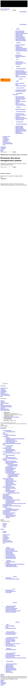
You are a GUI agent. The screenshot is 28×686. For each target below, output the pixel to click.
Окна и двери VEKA (5, 410)
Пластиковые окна (20, 113)
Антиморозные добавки (21, 89)
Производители (4, 388)
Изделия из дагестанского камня (13, 452)
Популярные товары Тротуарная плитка (12, 505)
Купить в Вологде (4, 393)
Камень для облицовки (21, 76)
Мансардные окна (5, 409)
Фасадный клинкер (20, 31)
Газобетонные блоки (20, 44)
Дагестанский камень (5, 395)
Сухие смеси (18, 64)
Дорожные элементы (20, 99)
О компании (3, 390)
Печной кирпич (19, 34)
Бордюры (18, 100)
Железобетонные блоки (21, 85)
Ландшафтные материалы (6, 406)
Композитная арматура (21, 109)
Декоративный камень (21, 73)
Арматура (3, 407)
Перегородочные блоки (21, 49)
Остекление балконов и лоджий (13, 499)
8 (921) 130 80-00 (15, 417)
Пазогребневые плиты (21, 62)
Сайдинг (21, 78)
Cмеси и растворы (5, 403)
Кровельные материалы (6, 405)
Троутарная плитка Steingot (9, 512)
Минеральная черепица (21, 129)
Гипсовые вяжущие (10, 449)
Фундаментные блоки (10, 457)
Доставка (3, 389)
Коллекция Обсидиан (13, 476)
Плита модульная (19, 103)
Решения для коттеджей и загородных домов (21, 119)
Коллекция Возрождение (13, 474)
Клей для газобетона (10, 442)
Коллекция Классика (13, 475)
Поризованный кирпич (21, 40)
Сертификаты (4, 391)
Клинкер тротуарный (20, 97)
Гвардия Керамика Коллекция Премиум (12, 443)
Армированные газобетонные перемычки (21, 48)
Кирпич (2, 400)
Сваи (17, 84)
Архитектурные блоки (21, 104)
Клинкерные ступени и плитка (13, 643)
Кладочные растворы (20, 91)
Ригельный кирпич (20, 32)
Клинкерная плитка (20, 70)
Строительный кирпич (11, 471)
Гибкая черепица (19, 126)
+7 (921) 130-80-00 (22, 11)
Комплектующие (19, 127)
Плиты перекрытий (20, 83)
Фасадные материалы (8, 514)
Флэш (9, 477)
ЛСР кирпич (6, 495)
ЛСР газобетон (6, 494)
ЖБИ (2, 404)
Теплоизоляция (6, 511)
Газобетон (3, 401)
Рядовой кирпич (19, 35)
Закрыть (2, 529)
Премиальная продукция (13, 492)
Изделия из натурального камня (10, 458)
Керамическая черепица (21, 130)
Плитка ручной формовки (21, 71)
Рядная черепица (19, 133)
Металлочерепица (20, 128)
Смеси (4, 526)
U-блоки (17, 45)
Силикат (5, 506)
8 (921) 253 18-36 (7, 417)
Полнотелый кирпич (20, 36)
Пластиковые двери (20, 117)
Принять (2, 680)
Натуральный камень (8, 497)
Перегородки (18, 55)
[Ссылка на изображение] (8, 181)
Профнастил (18, 132)
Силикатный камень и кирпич (12, 509)
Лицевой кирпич (9, 463)
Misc (4, 432)
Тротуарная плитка (20, 96)
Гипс (4, 444)
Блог (2, 396)
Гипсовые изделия (7, 448)
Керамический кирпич (21, 39)
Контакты (3, 392)
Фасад (4, 525)
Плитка (4, 524)
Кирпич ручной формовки (21, 33)
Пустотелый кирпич (20, 38)
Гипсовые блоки (19, 61)
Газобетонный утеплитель (21, 50)
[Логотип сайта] (5, 8)
